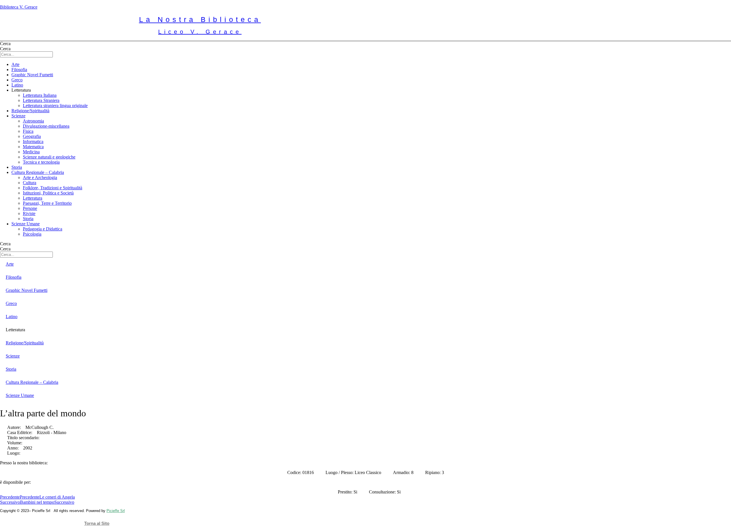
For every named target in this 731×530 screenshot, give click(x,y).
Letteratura (32, 198)
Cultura (29, 182)
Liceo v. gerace (200, 32)
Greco (17, 79)
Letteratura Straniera (41, 100)
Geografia (32, 136)
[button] (371, 90)
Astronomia (33, 121)
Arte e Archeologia (40, 177)
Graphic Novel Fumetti (32, 74)
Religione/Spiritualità (30, 110)
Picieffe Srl (116, 511)
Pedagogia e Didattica (42, 228)
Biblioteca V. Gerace (18, 7)
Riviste (29, 213)
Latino (17, 85)
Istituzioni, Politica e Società (48, 192)
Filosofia (19, 69)
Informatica (33, 141)
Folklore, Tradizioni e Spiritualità (52, 187)
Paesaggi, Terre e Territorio (47, 203)
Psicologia (32, 234)
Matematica (33, 146)
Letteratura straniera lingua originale (55, 105)
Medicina (31, 151)
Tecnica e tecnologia (41, 162)
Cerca (5, 43)
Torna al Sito (96, 523)
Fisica (28, 131)
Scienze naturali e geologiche (49, 156)
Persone (30, 208)
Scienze (18, 115)
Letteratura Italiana (40, 95)
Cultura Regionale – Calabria (37, 172)
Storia (16, 167)
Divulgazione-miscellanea (46, 126)
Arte (15, 64)
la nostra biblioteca (200, 19)
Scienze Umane (25, 223)
